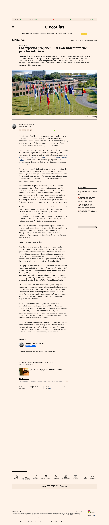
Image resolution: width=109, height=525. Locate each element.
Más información (22, 388)
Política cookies (23, 521)
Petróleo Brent (48, 19)
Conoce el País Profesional (54, 486)
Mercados (32, 33)
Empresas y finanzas (25, 33)
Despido (44, 381)
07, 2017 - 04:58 (27, 126)
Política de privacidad (41, 521)
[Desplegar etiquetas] (67, 381)
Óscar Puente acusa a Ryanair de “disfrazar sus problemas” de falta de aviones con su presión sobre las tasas (87, 192)
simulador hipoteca (26, 478)
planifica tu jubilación (45, 478)
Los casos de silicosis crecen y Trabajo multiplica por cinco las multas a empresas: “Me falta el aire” (87, 206)
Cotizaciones (43, 33)
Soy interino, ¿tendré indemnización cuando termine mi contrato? (46, 370)
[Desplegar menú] (13, 26)
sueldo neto (35, 478)
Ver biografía (29, 345)
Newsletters (58, 521)
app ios (85, 478)
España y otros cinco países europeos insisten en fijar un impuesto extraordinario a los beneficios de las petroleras (86, 199)
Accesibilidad (48, 521)
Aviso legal (18, 521)
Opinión (64, 33)
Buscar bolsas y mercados (85, 222)
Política (87, 40)
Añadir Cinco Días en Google (61, 130)
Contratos (39, 381)
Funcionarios (33, 381)
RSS (55, 521)
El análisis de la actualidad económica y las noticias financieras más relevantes (38, 351)
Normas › (66, 355)
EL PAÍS (69, 33)
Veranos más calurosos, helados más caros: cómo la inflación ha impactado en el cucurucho (87, 211)
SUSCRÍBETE (84, 33)
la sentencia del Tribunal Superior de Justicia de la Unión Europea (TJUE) (43, 157)
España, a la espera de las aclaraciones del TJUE (36, 362)
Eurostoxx (84, 230)
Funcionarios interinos (24, 381)
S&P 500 (31, 19)
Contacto (13, 521)
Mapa (52, 521)
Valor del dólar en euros (84, 19)
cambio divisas (56, 478)
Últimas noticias (58, 33)
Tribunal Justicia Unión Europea (55, 381)
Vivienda (72, 40)
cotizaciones (75, 478)
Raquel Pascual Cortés (26, 124)
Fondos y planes (50, 33)
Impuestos (82, 40)
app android (92, 478)
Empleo (77, 40)
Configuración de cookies (31, 521)
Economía (37, 33)
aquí (50, 388)
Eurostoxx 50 (65, 19)
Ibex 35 (16, 19)
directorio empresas (66, 478)
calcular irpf (16, 478)
